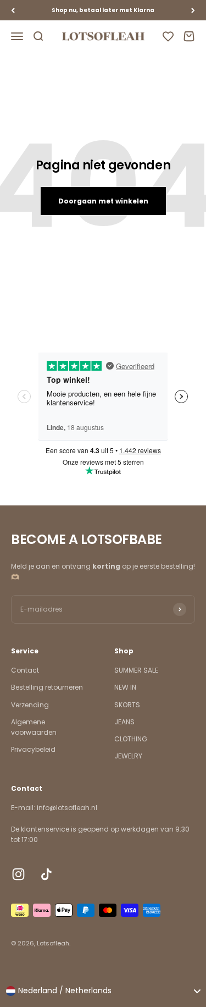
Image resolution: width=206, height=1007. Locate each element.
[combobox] (103, 991)
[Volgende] (193, 10)
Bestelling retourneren (47, 687)
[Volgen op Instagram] (18, 874)
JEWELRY (128, 756)
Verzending (30, 704)
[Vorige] (13, 10)
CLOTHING (130, 739)
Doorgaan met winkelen (103, 201)
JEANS (124, 722)
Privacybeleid (33, 749)
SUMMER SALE (136, 670)
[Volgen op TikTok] (46, 874)
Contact (25, 670)
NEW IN (125, 687)
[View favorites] (168, 36)
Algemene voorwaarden (34, 727)
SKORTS (127, 704)
